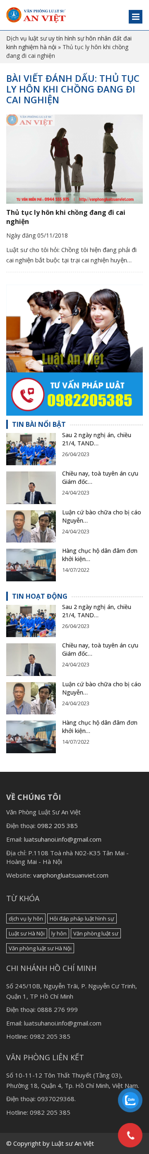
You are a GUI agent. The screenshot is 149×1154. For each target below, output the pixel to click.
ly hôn (59, 933)
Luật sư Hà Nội (27, 933)
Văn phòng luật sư (95, 933)
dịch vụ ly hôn (26, 918)
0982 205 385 (57, 825)
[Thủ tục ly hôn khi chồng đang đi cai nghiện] (74, 159)
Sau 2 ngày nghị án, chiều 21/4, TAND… (96, 439)
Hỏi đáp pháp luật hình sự (82, 918)
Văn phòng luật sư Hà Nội (40, 948)
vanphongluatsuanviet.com (70, 875)
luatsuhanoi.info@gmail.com (62, 839)
